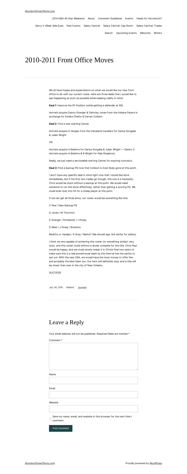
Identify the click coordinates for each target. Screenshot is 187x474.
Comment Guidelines (110, 18)
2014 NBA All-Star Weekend (68, 18)
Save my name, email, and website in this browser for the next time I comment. (92, 418)
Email (52, 388)
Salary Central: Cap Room (118, 25)
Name (52, 374)
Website (53, 402)
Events (129, 18)
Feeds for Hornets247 (149, 18)
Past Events (73, 25)
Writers (158, 33)
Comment (55, 340)
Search (109, 33)
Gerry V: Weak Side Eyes (49, 25)
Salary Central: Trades (149, 25)
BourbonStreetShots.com (40, 11)
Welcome (145, 33)
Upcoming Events (126, 33)
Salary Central (92, 25)
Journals (82, 287)
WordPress (155, 463)
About (91, 18)
